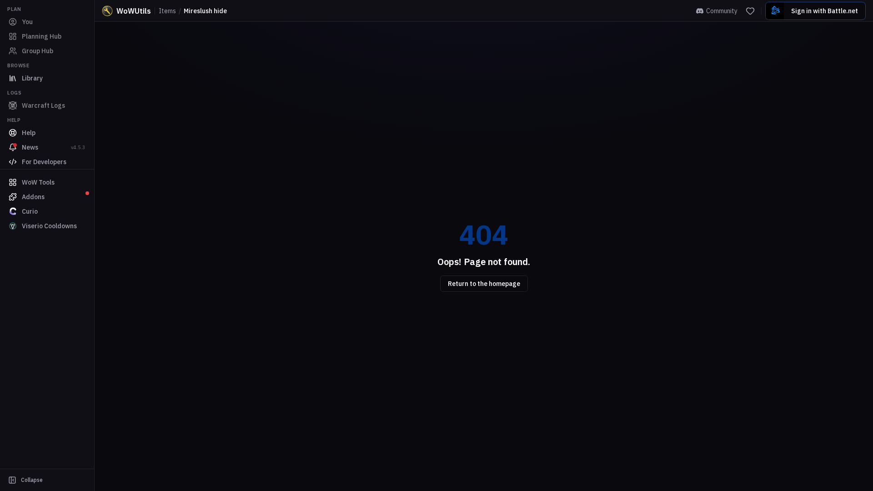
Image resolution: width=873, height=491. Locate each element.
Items (167, 11)
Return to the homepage (484, 284)
